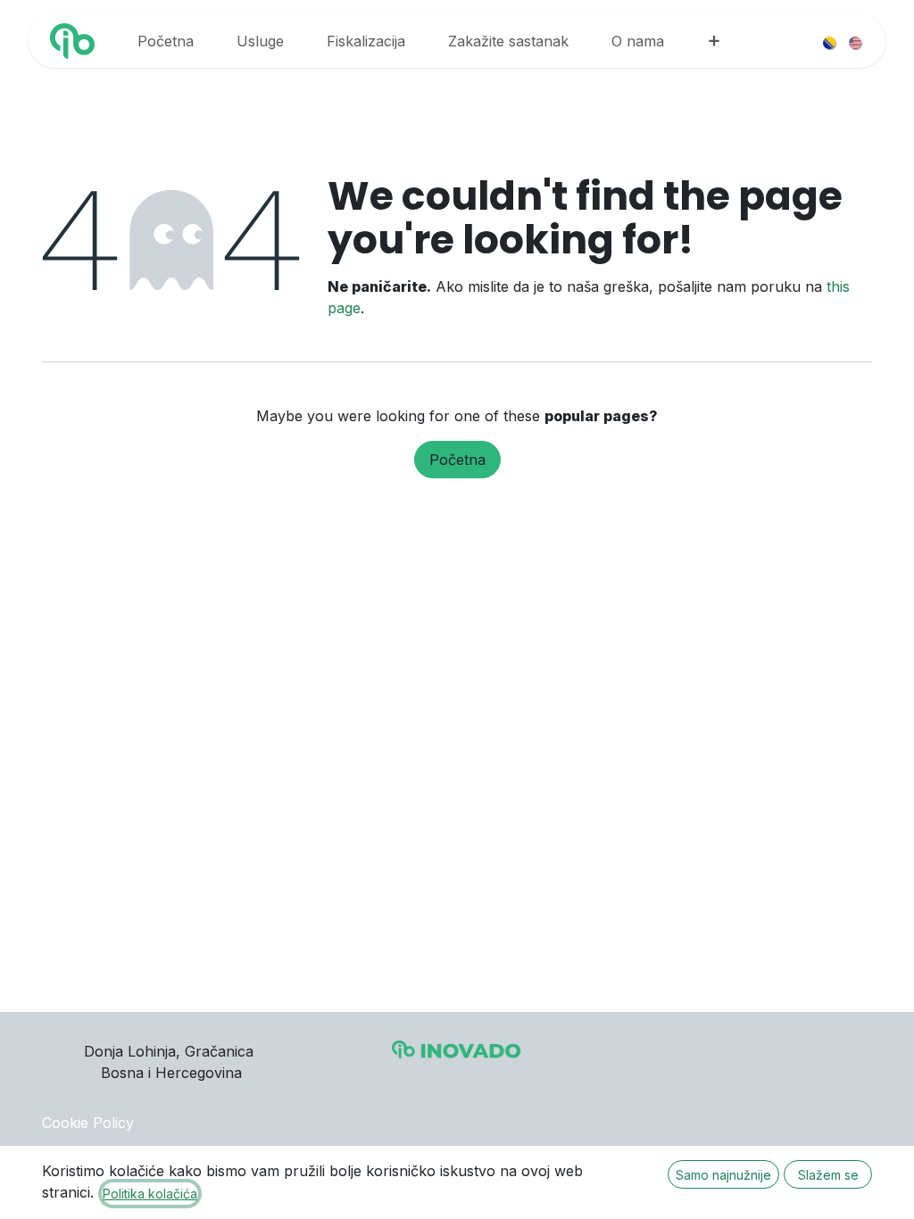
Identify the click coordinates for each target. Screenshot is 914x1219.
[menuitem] (165, 41)
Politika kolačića (150, 1193)
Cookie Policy (88, 1123)
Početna (457, 460)
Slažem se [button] (828, 1174)
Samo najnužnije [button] (723, 1174)
